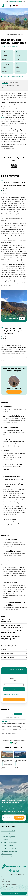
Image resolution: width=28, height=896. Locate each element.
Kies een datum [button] (14, 893)
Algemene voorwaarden (9, 884)
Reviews (4, 88)
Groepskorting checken (11, 694)
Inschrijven (19, 817)
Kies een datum (10, 689)
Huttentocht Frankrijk (8, 831)
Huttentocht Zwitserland (9, 851)
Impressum (5, 886)
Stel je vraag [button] (11, 392)
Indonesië (4, 46)
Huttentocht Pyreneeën (8, 837)
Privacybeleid (5, 882)
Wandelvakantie (6, 854)
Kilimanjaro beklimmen (9, 857)
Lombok (5, 76)
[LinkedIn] (18, 871)
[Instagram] (14, 871)
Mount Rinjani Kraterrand (14, 46)
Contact (3, 879)
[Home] (2, 34)
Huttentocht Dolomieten (9, 842)
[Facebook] (10, 871)
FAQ (17, 85)
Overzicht (5, 82)
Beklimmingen (12, 76)
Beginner (20, 76)
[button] (22, 318)
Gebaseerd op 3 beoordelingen (14, 715)
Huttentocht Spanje (7, 834)
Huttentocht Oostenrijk (8, 848)
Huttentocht (5, 839)
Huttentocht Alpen (7, 845)
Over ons (4, 877)
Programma (14, 82)
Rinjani (3, 117)
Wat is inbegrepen (8, 85)
